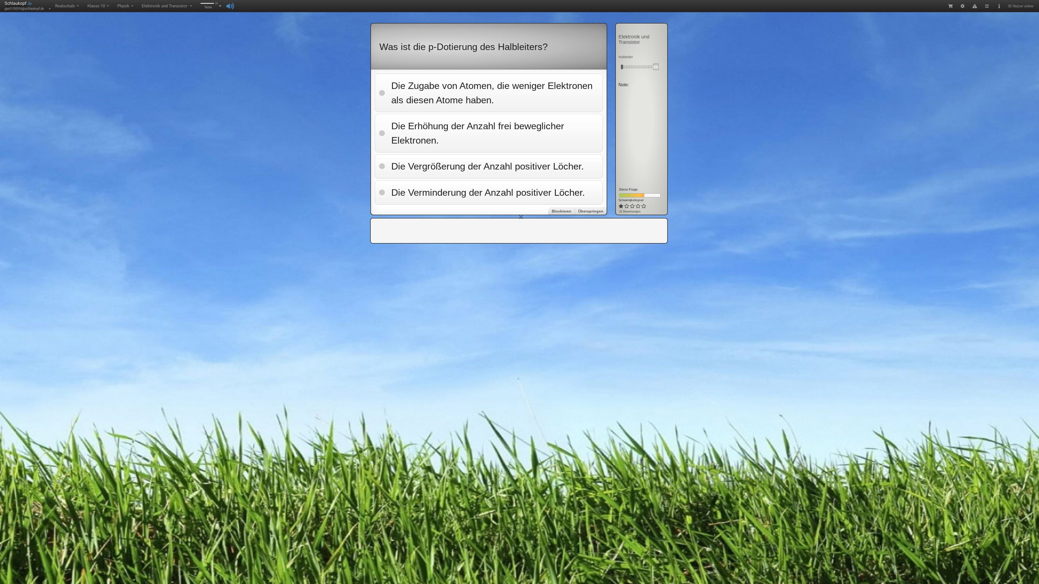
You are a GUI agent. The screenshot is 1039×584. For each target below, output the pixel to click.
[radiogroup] (633, 206)
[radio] (621, 206)
